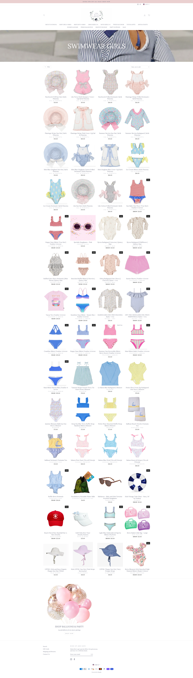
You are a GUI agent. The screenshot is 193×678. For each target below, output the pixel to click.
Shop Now (69, 633)
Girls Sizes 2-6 (93, 24)
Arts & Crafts (143, 24)
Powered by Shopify (96, 672)
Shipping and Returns (49, 651)
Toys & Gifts (131, 24)
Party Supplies (115, 27)
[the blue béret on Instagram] (71, 659)
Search (45, 646)
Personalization (87, 27)
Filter (48, 67)
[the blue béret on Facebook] (74, 659)
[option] (96, 1)
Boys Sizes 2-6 (105, 24)
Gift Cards (46, 649)
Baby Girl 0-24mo (65, 24)
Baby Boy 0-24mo (79, 24)
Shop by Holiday (101, 27)
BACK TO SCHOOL (51, 24)
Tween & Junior (118, 24)
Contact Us (46, 654)
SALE (124, 27)
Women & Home (72, 27)
